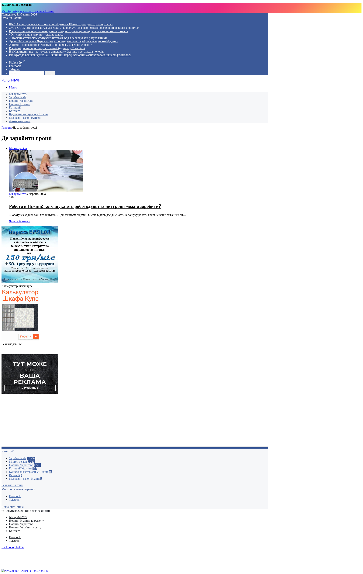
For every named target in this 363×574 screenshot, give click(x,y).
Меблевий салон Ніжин (24, 478)
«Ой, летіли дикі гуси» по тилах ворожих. (36, 34)
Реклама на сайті (12, 485)
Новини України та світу (25, 527)
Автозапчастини (19, 121)
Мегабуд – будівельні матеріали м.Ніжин (28, 11)
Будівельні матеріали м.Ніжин (28, 114)
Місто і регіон (18, 461)
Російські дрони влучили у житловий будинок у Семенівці (47, 48)
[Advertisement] (115, 420)
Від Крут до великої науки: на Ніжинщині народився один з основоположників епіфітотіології (70, 55)
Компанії (15, 107)
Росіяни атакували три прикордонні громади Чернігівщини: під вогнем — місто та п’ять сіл (68, 31)
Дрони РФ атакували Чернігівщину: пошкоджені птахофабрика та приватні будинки (63, 41)
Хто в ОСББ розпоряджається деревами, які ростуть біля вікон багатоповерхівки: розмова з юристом (74, 27)
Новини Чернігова (21, 100)
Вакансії (14, 475)
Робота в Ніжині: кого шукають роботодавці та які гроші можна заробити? (85, 206)
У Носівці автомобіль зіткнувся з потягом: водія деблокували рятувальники (58, 38)
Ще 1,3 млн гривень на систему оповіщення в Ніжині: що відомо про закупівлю (60, 24)
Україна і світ (17, 97)
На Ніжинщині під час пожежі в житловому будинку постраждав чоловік (56, 51)
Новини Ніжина (19, 104)
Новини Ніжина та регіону (26, 520)
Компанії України (20, 468)
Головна (7, 127)
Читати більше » (19, 221)
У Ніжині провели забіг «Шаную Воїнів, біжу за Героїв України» (51, 44)
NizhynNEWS (18, 93)
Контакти (15, 110)
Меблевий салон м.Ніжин (25, 117)
